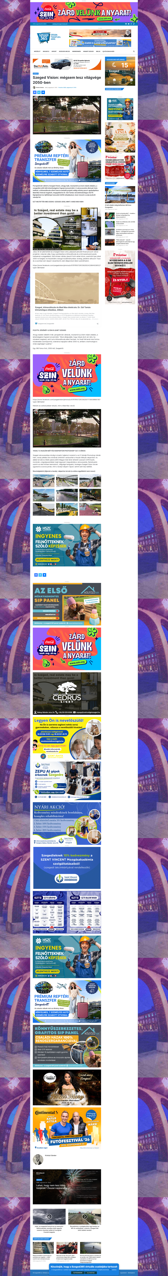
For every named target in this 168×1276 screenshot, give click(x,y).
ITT (110, 1270)
